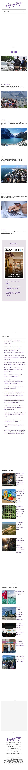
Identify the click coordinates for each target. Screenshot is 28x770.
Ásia (2, 157)
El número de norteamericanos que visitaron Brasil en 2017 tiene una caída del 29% (14, 123)
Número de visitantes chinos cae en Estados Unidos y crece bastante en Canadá (11, 160)
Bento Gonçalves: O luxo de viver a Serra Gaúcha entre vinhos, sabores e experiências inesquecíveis (15, 357)
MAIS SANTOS (9, 744)
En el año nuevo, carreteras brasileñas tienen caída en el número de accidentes (13, 87)
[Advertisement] (14, 32)
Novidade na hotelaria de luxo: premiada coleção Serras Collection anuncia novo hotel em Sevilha (14, 369)
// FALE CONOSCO (14, 751)
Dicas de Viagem (5, 84)
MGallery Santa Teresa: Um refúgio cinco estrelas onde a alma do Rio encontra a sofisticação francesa (14, 407)
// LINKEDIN (18, 750)
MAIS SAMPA (19, 742)
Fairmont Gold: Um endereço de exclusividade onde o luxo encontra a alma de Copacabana (14, 341)
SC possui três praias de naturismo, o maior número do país (19, 526)
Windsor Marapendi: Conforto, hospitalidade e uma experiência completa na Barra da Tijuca (15, 414)
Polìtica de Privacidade (15, 764)
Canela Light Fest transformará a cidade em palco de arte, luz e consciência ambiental (20, 511)
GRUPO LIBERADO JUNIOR (14, 748)
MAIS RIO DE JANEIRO (10, 742)
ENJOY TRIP (18, 746)
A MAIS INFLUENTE (18, 744)
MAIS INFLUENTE (10, 746)
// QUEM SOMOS (10, 750)
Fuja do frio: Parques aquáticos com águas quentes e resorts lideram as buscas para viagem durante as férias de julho (14, 400)
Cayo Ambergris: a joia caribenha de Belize (20, 592)
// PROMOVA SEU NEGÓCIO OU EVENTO (14, 753)
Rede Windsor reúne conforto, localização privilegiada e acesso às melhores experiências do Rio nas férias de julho (14, 393)
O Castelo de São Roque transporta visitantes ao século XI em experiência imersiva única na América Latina (13, 381)
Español (3, 120)
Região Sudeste (5, 194)
